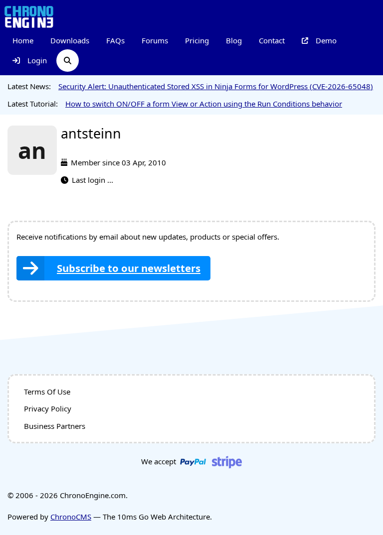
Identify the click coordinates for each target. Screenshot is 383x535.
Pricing (197, 40)
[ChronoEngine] (29, 16)
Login (37, 60)
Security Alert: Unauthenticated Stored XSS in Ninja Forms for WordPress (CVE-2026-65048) (215, 86)
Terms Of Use (47, 392)
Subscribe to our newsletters (128, 268)
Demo (326, 40)
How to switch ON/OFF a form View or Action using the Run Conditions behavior (203, 104)
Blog (234, 40)
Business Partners (54, 426)
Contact (272, 40)
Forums (155, 40)
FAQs (115, 40)
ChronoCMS (70, 517)
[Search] (67, 60)
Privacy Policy (47, 408)
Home (22, 40)
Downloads (69, 40)
